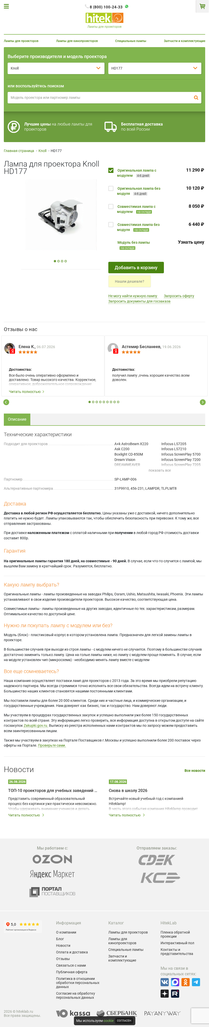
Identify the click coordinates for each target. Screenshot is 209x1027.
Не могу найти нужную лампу (133, 296)
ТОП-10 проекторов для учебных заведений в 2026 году (53, 790)
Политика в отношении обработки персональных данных (77, 983)
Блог (60, 939)
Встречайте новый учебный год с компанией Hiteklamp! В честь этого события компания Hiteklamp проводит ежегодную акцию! (153, 804)
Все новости (195, 771)
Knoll (42, 151)
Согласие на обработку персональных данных (75, 995)
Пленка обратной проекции (175, 934)
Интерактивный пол (177, 943)
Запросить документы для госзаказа (139, 301)
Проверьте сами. (52, 745)
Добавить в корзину (136, 267)
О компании (66, 932)
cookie (108, 1021)
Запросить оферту (179, 296)
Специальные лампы (130, 41)
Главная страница (19, 151)
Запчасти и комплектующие (184, 41)
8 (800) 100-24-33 (106, 7)
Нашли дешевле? (129, 281)
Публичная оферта (71, 972)
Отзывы (63, 959)
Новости (63, 945)
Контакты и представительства (177, 952)
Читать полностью (25, 392)
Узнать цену (191, 242)
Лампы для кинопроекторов (77, 41)
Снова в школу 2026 (128, 790)
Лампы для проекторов (21, 41)
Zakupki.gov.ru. (36, 725)
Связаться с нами (71, 965)
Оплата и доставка (72, 952)
